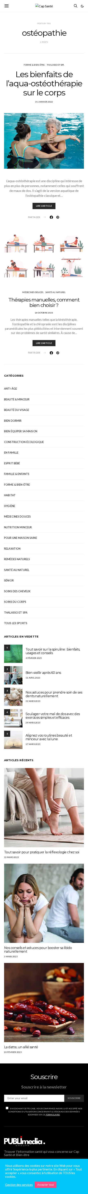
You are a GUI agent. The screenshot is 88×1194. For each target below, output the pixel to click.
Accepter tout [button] (45, 1184)
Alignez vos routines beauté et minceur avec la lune (49, 737)
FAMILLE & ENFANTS (16, 473)
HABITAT (10, 495)
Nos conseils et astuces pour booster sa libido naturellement (38, 949)
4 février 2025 (34, 658)
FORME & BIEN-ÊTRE (34, 65)
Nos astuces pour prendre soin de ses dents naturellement (54, 694)
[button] (82, 6)
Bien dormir (12, 420)
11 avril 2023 (33, 677)
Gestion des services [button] (19, 1184)
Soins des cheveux (17, 591)
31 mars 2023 (33, 701)
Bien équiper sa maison (20, 431)
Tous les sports (15, 623)
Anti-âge (10, 388)
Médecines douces (32, 292)
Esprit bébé (12, 463)
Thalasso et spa (55, 65)
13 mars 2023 (11, 857)
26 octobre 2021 (44, 312)
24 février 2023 (13, 1052)
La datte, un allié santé (21, 1047)
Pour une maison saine (20, 537)
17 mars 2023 (33, 744)
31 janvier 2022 (44, 101)
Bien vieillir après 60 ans (43, 673)
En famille (11, 452)
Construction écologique (24, 442)
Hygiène (9, 506)
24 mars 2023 (33, 722)
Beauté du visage (16, 410)
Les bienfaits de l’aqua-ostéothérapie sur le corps (44, 83)
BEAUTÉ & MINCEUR (16, 399)
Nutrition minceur (18, 527)
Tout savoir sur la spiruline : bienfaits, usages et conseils (53, 651)
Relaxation (12, 548)
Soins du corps (15, 601)
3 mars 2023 (11, 956)
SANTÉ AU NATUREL (55, 292)
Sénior (9, 580)
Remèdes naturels (17, 559)
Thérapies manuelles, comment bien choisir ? (43, 302)
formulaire (52, 1114)
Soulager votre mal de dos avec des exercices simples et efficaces (53, 716)
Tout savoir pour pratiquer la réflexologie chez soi (41, 852)
